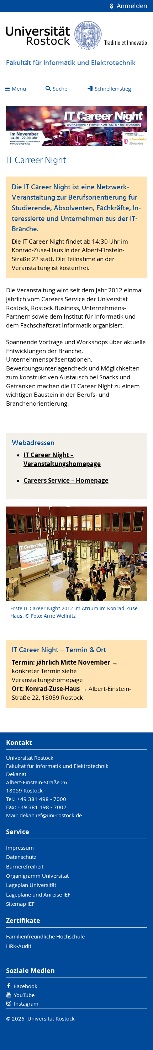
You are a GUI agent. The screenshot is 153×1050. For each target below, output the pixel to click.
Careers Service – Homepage (66, 480)
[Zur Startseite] (76, 35)
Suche (60, 88)
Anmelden (131, 6)
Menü (19, 88)
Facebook (25, 986)
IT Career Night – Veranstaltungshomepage (62, 459)
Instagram (26, 1003)
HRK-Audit (18, 945)
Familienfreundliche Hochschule (45, 936)
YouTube (24, 994)
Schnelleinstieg (113, 88)
